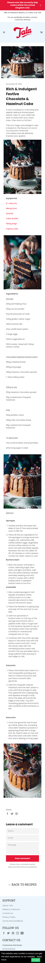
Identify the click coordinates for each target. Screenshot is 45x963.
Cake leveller (12, 218)
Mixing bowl (11, 208)
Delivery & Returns (11, 909)
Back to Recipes (24, 884)
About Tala (7, 905)
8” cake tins (11, 203)
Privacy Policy (8, 917)
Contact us (7, 913)
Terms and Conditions (12, 921)
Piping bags (11, 223)
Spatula (9, 213)
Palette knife (12, 228)
